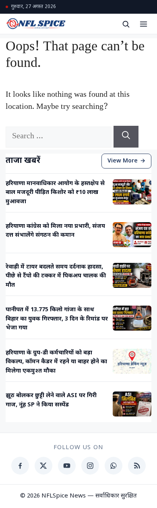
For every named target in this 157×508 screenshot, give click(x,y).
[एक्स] (43, 466)
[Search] (126, 137)
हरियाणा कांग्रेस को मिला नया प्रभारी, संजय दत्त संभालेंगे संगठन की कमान (55, 231)
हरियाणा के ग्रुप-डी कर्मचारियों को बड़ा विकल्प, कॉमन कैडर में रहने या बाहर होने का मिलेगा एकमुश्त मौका (56, 362)
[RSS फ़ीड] (137, 466)
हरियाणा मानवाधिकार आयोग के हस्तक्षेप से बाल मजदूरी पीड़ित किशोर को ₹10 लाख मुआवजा (55, 193)
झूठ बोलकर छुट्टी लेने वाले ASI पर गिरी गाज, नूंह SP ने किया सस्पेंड (51, 400)
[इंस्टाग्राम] (90, 466)
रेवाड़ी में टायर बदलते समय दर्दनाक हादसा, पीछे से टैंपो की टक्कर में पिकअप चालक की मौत (56, 276)
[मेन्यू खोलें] (143, 24)
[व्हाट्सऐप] (113, 466)
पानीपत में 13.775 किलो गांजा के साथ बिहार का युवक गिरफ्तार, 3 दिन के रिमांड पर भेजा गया (57, 319)
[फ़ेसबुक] (20, 466)
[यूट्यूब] (67, 466)
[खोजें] (126, 24)
